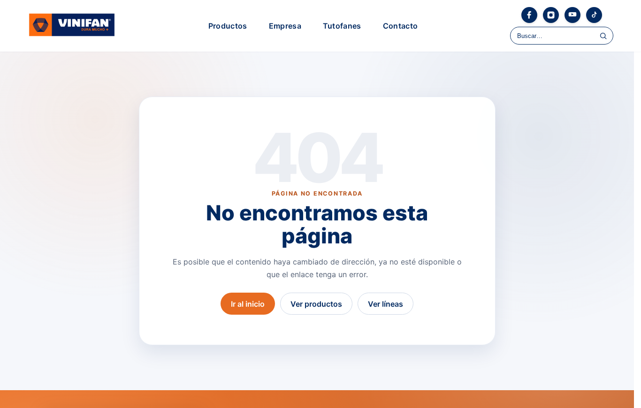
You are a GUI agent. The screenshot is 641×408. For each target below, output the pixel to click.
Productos (227, 25)
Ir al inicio (248, 304)
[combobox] (561, 36)
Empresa (285, 25)
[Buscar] (603, 35)
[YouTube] (572, 15)
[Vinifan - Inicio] (72, 25)
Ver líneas (385, 304)
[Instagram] (551, 15)
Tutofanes (342, 25)
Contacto (400, 25)
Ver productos (316, 304)
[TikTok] (594, 15)
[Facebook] (529, 15)
